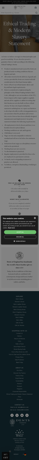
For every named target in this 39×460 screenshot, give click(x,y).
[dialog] (19, 229)
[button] (19, 241)
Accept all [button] (20, 232)
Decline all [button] (20, 237)
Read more (11, 228)
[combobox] (35, 218)
